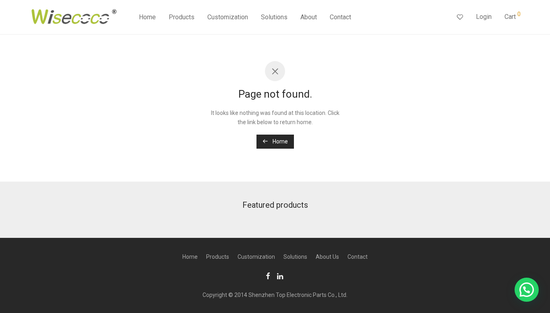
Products (181, 17)
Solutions (274, 17)
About (308, 17)
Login (484, 16)
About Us (327, 257)
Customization (227, 17)
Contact (340, 17)
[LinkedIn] (280, 275)
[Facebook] (268, 275)
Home (147, 17)
